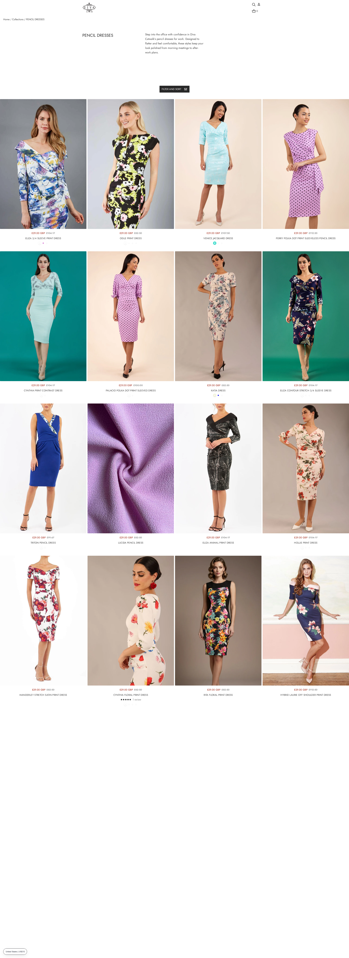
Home (6, 19)
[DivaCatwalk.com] (89, 7)
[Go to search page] (253, 5)
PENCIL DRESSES (35, 19)
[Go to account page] (259, 5)
